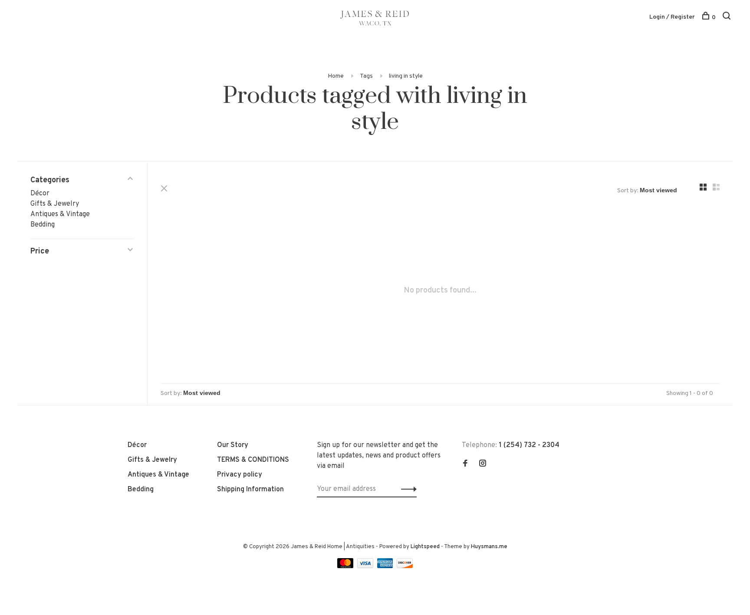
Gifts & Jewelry (54, 204)
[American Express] (386, 566)
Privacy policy (239, 474)
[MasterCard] (346, 566)
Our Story (232, 445)
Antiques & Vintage (60, 214)
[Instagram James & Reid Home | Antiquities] (482, 464)
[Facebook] (465, 464)
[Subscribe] (406, 489)
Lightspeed (425, 546)
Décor (39, 193)
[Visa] (366, 566)
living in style (406, 76)
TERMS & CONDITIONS (253, 460)
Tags (366, 76)
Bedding (42, 224)
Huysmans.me (489, 546)
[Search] (728, 17)
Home (336, 76)
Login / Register (672, 17)
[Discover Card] (405, 566)
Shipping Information (250, 489)
